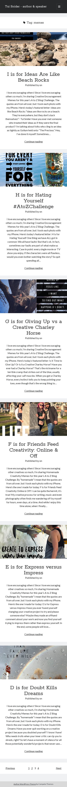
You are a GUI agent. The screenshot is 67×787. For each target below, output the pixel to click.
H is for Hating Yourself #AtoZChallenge (33, 170)
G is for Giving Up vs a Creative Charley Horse (33, 296)
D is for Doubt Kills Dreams (33, 662)
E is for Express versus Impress (33, 542)
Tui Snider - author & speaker (26, 6)
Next (58, 768)
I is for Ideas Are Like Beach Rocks (33, 49)
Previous (10, 768)
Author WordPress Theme (25, 784)
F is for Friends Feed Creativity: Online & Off (33, 419)
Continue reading (33, 141)
